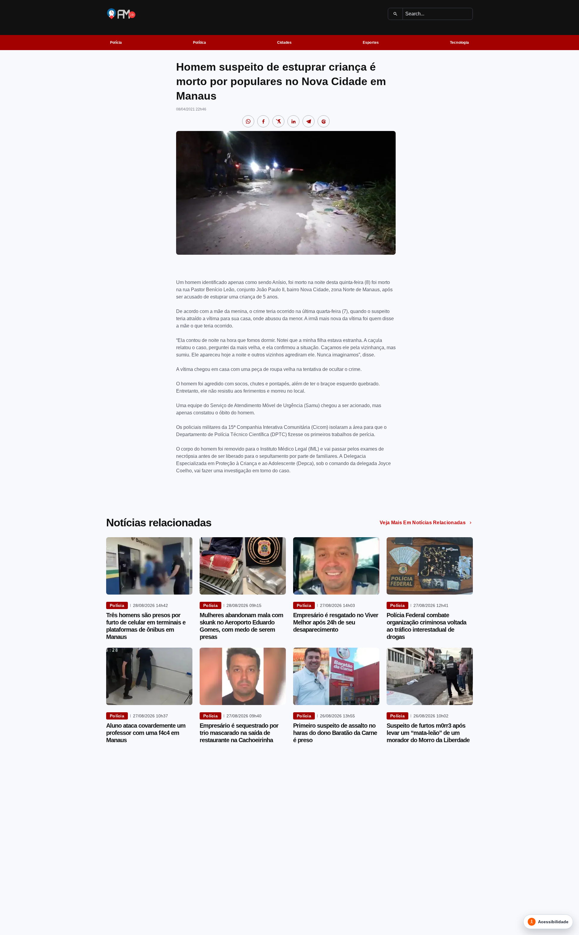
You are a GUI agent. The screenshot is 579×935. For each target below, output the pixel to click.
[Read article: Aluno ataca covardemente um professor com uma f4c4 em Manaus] (149, 676)
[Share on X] (278, 121)
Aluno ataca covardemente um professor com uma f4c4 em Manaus (145, 732)
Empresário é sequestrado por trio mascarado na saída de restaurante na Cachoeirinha (239, 732)
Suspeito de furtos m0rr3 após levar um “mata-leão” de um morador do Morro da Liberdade (428, 732)
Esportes (371, 42)
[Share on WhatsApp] (248, 121)
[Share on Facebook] (263, 121)
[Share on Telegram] (308, 121)
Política (199, 42)
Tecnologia (459, 42)
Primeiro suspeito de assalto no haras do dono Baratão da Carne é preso (335, 732)
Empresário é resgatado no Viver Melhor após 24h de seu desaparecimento (335, 622)
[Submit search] (395, 14)
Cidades (284, 42)
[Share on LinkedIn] (293, 121)
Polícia (116, 42)
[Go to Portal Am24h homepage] (121, 13)
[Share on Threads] (324, 121)
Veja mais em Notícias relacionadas (423, 522)
